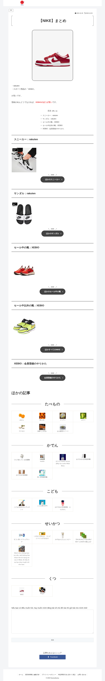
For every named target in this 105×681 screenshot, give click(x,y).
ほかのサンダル (52, 233)
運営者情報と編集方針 (32, 674)
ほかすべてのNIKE (52, 350)
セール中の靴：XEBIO (51, 122)
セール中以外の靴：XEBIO (52, 125)
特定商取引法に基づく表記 (66, 674)
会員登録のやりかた (52, 378)
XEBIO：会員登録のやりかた (53, 129)
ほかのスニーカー (52, 179)
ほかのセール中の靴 (52, 292)
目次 (49, 111)
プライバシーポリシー (49, 674)
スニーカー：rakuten (50, 115)
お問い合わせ (82, 674)
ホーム (21, 674)
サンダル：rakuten (49, 119)
